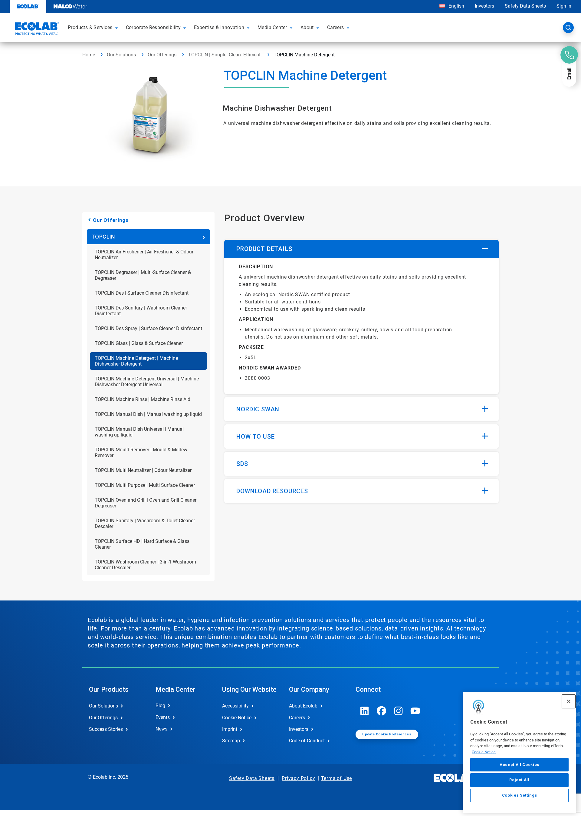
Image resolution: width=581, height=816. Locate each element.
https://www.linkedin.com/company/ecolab (365, 711)
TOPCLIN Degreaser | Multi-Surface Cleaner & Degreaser (143, 275)
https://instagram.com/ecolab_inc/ (398, 711)
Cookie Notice (484, 752)
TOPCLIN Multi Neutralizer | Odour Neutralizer (143, 470)
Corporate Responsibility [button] (153, 27)
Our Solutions (121, 55)
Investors (484, 6)
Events (163, 717)
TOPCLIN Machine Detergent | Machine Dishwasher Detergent (136, 361)
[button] (117, 27)
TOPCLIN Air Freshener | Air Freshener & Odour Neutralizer (144, 254)
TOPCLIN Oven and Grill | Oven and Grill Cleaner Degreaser (145, 503)
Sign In (563, 6)
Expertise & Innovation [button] (219, 27)
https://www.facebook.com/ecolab (382, 711)
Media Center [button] (272, 27)
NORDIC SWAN (257, 409)
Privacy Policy (298, 778)
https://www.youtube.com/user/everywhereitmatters (415, 711)
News (161, 729)
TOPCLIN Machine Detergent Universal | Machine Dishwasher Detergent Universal (147, 381)
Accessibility (235, 706)
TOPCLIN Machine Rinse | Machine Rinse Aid (142, 399)
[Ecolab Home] (36, 29)
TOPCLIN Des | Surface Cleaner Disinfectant (142, 293)
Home (88, 55)
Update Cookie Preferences (386, 734)
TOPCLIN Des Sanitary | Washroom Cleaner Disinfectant (141, 310)
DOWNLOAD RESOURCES (272, 491)
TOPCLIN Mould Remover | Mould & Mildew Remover (141, 452)
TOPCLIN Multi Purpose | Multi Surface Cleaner (145, 485)
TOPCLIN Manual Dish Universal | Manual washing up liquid (139, 432)
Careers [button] (335, 27)
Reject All (519, 780)
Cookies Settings (519, 795)
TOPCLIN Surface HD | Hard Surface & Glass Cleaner (142, 544)
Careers (297, 718)
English (455, 6)
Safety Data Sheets (525, 6)
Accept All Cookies (519, 764)
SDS (242, 463)
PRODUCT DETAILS (264, 248)
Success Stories (106, 729)
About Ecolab (303, 706)
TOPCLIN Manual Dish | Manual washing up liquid (148, 414)
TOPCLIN (103, 236)
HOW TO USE (255, 436)
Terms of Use (336, 778)
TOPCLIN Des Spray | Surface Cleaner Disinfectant (148, 328)
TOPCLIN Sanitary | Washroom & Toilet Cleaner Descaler (145, 523)
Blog (160, 705)
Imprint (229, 729)
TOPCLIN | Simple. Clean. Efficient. (225, 55)
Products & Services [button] (90, 27)
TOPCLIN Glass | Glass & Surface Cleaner (139, 343)
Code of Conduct (307, 741)
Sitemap (231, 741)
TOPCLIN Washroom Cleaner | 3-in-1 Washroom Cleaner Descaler (145, 564)
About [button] (307, 27)
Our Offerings (162, 55)
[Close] (568, 701)
